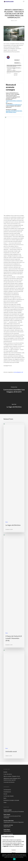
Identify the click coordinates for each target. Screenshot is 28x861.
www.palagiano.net (18, 372)
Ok (14, 859)
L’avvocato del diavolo (9, 782)
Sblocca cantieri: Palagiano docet (12, 776)
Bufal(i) (5, 772)
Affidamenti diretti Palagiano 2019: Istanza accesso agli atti (12, 779)
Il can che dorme (8, 774)
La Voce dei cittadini (9, 796)
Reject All (13, 852)
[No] (26, 857)
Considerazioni (7, 791)
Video (5, 802)
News (7, 522)
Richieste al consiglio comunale (11, 800)
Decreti (5, 794)
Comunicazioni (7, 789)
